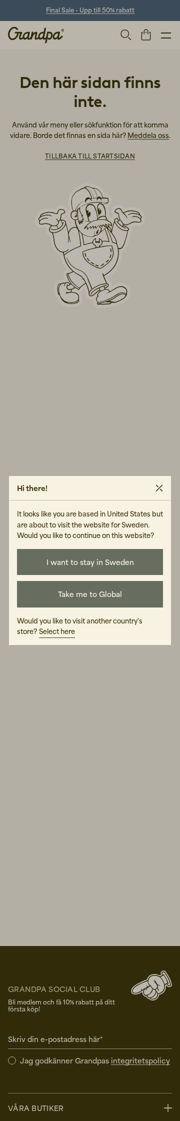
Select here (57, 631)
